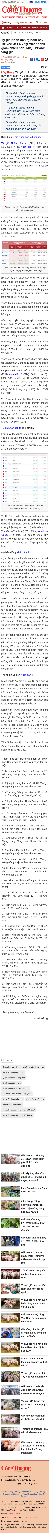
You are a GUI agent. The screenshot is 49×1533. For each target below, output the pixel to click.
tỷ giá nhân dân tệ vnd (12, 1083)
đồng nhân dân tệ (10, 1067)
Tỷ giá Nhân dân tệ (14, 143)
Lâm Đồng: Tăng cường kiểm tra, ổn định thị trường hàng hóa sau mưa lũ (33, 1206)
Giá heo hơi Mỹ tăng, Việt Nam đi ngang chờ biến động (34, 1318)
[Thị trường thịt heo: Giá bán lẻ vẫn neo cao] (10, 1432)
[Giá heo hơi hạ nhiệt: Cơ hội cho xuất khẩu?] (10, 1419)
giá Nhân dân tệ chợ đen (13, 1099)
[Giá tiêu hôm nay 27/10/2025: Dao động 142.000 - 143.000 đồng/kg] (10, 1223)
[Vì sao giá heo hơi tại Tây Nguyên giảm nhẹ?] (10, 1376)
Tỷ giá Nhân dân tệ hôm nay (32, 1067)
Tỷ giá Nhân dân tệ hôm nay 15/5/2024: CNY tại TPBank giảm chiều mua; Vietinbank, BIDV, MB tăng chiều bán (25, 112)
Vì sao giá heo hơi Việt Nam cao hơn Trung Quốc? (33, 1289)
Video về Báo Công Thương (33, 1491)
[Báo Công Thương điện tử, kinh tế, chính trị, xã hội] (22, 9)
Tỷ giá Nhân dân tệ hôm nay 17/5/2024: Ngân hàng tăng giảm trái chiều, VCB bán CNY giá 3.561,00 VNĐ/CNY (24, 98)
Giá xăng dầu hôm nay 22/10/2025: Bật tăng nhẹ (33, 1241)
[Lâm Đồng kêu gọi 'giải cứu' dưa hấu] (10, 1191)
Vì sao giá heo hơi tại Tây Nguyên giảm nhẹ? (34, 1375)
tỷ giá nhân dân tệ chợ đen (14, 1078)
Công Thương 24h (22, 28)
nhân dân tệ (15, 374)
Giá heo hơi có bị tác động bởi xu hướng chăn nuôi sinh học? (32, 1390)
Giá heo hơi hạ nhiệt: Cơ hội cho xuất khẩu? (34, 1417)
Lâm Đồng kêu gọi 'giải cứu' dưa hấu (34, 1190)
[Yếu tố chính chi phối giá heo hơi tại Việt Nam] (10, 1274)
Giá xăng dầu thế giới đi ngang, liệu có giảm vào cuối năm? (33, 1333)
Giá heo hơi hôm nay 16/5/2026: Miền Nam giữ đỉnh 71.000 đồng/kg (33, 1160)
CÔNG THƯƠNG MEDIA (11, 17)
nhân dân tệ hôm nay (35, 1099)
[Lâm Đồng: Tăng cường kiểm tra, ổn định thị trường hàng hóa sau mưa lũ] (10, 1205)
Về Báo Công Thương (11, 1491)
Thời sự (9, 28)
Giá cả (5, 32)
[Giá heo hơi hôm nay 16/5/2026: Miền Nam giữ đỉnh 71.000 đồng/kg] (10, 1159)
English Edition (40, 2)
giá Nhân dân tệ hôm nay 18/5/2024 (17, 1115)
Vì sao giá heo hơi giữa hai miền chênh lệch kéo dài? (34, 1347)
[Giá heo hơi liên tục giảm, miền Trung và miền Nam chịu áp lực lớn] (10, 1256)
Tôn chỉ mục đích (29, 1494)
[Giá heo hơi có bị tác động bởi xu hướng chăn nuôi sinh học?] (10, 1390)
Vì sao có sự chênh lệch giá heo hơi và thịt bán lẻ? (34, 1362)
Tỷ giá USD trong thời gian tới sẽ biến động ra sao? (33, 1404)
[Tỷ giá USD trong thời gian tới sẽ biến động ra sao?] (10, 1404)
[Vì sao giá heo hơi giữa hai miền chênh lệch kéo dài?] (10, 1347)
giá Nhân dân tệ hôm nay (13, 1072)
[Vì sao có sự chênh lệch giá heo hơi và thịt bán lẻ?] (10, 1362)
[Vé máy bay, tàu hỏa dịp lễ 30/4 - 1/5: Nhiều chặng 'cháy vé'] (10, 1177)
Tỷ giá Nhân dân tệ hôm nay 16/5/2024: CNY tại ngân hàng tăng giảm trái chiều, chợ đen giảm (23, 125)
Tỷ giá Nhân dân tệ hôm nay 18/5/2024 (19, 1110)
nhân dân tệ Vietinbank (12, 1104)
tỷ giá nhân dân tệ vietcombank (15, 1088)
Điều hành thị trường (23, 32)
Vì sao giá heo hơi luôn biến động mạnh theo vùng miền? (34, 1303)
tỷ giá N (17, 137)
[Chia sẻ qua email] (42, 67)
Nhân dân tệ (27, 147)
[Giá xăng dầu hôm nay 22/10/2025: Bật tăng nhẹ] (10, 1241)
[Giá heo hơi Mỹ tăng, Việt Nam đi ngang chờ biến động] (10, 1318)
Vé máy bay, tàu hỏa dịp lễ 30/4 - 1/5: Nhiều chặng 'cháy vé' (33, 1177)
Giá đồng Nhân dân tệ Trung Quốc (17, 1094)
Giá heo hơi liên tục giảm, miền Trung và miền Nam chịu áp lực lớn (33, 1257)
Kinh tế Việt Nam (31, 17)
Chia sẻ (7, 67)
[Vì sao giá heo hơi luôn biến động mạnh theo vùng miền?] (10, 1303)
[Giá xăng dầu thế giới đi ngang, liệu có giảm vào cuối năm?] (10, 1333)
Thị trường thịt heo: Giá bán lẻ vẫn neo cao (34, 1431)
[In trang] (46, 67)
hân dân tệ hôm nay (31, 137)
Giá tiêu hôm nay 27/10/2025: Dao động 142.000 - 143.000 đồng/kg (33, 1224)
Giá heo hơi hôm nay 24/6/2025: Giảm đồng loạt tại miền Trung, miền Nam (33, 1447)
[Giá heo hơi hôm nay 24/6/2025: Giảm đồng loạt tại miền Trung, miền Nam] (10, 1445)
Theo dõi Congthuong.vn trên (14, 59)
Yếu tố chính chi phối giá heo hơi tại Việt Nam (33, 1274)
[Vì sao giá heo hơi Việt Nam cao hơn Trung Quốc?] (10, 1289)
